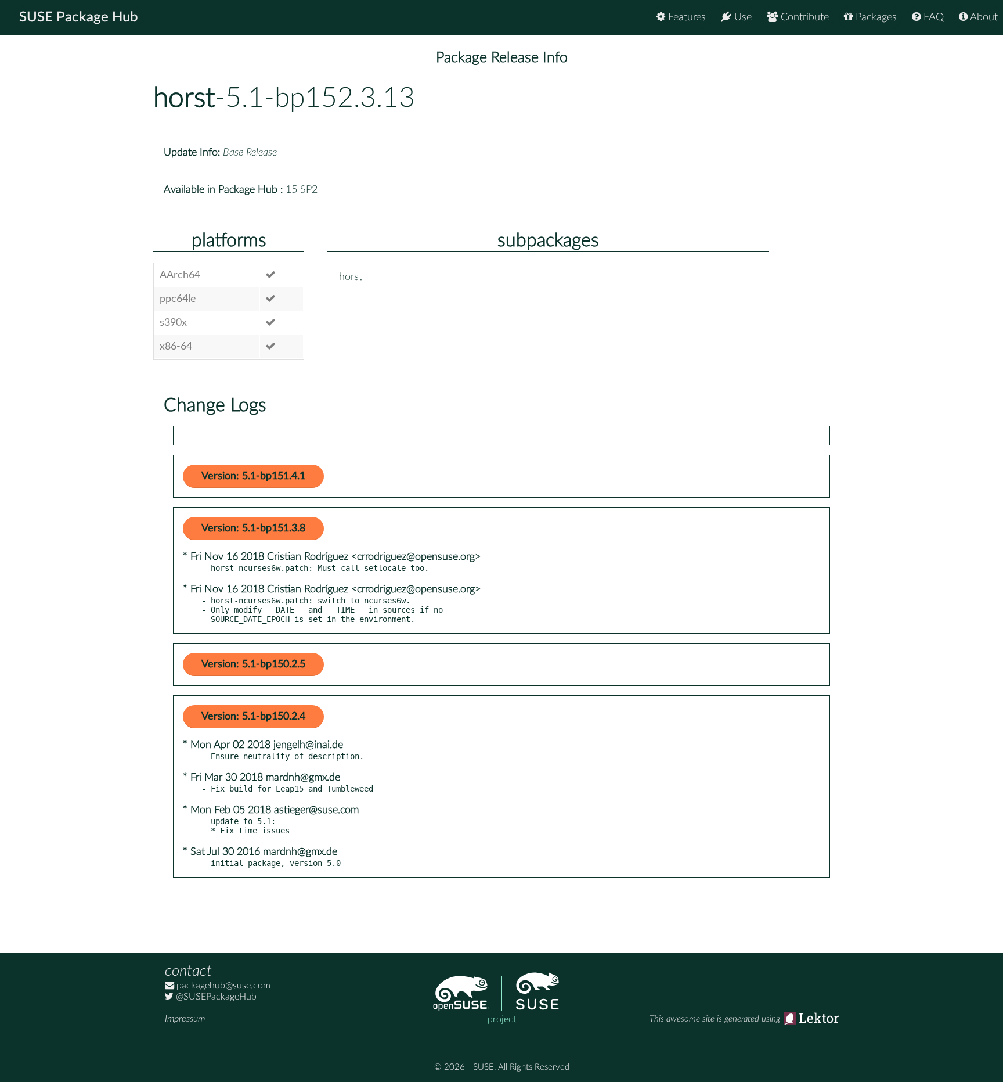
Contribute (803, 17)
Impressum (185, 1018)
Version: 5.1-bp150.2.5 (253, 664)
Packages (875, 17)
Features (685, 17)
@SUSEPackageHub (215, 996)
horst (184, 98)
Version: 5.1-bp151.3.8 (253, 528)
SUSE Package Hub (78, 17)
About (983, 17)
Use (741, 17)
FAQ (932, 17)
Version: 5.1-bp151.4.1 (253, 476)
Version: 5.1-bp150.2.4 (253, 716)
